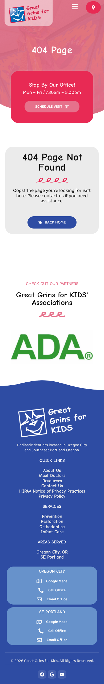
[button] (75, 7)
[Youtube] (62, 674)
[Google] (52, 674)
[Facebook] (42, 674)
